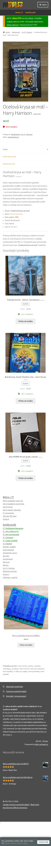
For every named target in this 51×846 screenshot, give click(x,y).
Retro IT (19, 12)
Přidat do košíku (26, 645)
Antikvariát (31, 12)
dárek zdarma (12, 25)
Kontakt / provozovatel (16, 696)
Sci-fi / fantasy (27, 32)
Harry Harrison (16, 214)
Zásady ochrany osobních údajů (16, 804)
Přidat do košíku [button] (25, 321)
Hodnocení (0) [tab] (9, 164)
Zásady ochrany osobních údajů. (16, 843)
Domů (8, 32)
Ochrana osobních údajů (16, 691)
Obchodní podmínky (14, 686)
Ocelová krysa (13, 137)
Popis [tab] (5, 149)
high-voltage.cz (41, 744)
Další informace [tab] (9, 156)
